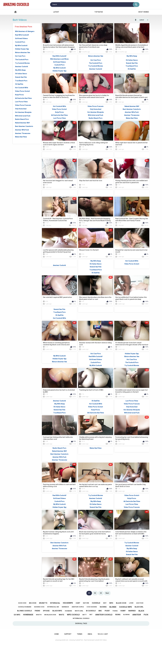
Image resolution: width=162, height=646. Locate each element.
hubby (123, 611)
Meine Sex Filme (21, 137)
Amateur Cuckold (21, 66)
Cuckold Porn (20, 42)
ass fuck (139, 603)
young (115, 611)
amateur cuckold (103, 615)
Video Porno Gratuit (22, 91)
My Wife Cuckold (21, 45)
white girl (79, 611)
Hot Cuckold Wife (21, 88)
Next (107, 593)
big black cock (50, 615)
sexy (104, 603)
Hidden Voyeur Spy (22, 49)
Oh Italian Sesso (21, 73)
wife (111, 603)
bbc (100, 611)
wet (90, 614)
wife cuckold (73, 615)
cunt (78, 603)
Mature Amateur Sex (22, 52)
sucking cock (39, 607)
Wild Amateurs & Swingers (24, 31)
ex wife (17, 615)
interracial (55, 603)
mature (86, 603)
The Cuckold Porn (21, 59)
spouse (46, 611)
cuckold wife (125, 607)
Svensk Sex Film (21, 77)
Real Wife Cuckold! (22, 35)
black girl (139, 607)
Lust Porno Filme (21, 102)
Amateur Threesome (22, 133)
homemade (28, 615)
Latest (56, 12)
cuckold (96, 603)
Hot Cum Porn (20, 56)
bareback (65, 607)
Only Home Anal (20, 109)
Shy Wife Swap (20, 70)
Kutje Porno (19, 95)
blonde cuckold (24, 611)
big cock (32, 603)
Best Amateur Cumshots (24, 126)
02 (95, 593)
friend (37, 611)
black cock (121, 603)
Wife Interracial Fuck (22, 116)
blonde (112, 607)
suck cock (22, 603)
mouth (39, 615)
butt (85, 615)
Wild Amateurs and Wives (59, 59)
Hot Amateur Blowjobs (23, 112)
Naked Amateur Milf (22, 123)
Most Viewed (143, 12)
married (132, 611)
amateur (136, 615)
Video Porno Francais (23, 105)
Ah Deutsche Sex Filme (23, 98)
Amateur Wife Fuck (22, 130)
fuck (146, 615)
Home (15, 12)
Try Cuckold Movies (22, 63)
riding (117, 615)
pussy (107, 611)
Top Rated (98, 12)
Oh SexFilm (19, 84)
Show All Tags (81, 623)
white (61, 615)
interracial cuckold (81, 618)
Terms (79, 634)
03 (101, 593)
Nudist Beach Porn (22, 119)
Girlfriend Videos (21, 38)
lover (131, 603)
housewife (68, 603)
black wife (57, 611)
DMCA (90, 634)
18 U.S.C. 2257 (103, 634)
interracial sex (53, 607)
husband (68, 611)
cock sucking (92, 607)
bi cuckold (91, 611)
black (141, 611)
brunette (43, 603)
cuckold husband (24, 607)
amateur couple (78, 607)
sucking (103, 607)
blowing (126, 614)
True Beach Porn (21, 81)
